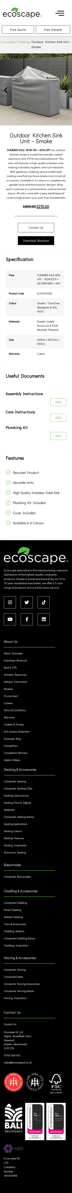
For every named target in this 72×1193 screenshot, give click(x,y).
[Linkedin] (44, 619)
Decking (23, 42)
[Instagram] (10, 602)
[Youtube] (10, 619)
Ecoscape (8, 42)
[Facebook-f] (27, 619)
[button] (6, 90)
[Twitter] (27, 602)
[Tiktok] (44, 602)
